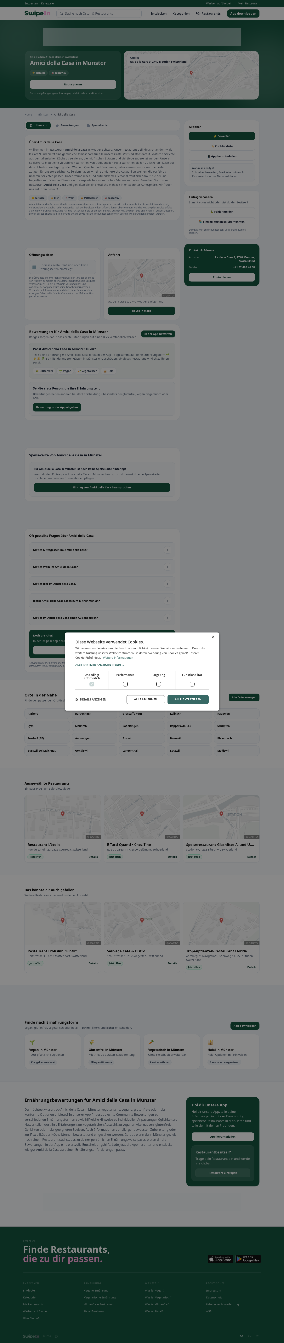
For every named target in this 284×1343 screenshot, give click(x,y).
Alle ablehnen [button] (145, 699)
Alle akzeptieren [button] (188, 699)
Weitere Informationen (118, 658)
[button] (142, 664)
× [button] (213, 637)
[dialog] (142, 671)
